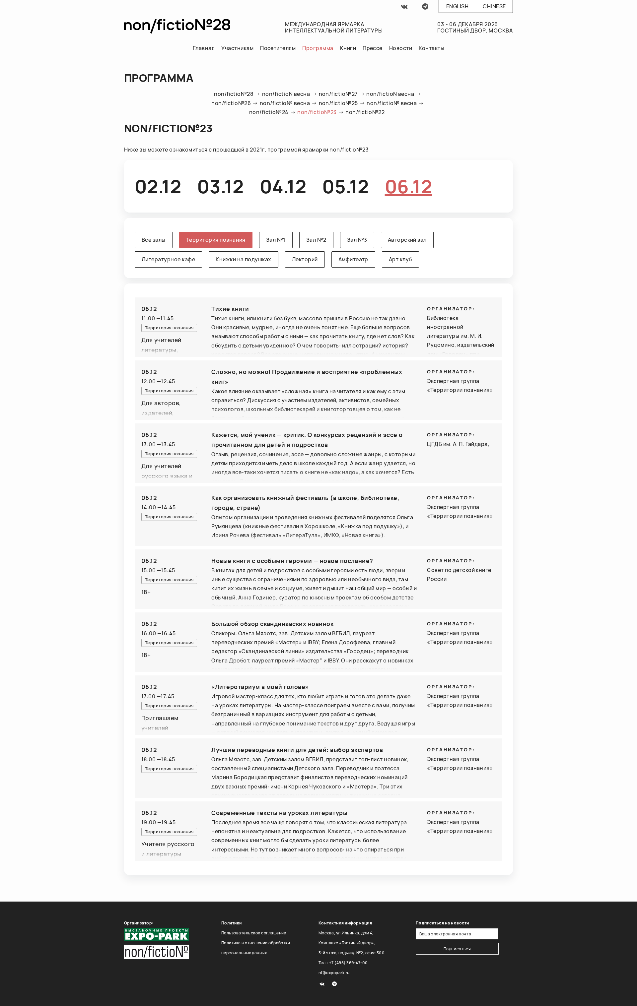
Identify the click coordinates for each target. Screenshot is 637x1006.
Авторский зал (407, 239)
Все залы (154, 239)
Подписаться (457, 949)
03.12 (220, 186)
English (457, 6)
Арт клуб (400, 259)
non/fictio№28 (233, 93)
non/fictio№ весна (285, 103)
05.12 (345, 186)
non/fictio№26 (231, 103)
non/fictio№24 (269, 112)
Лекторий (305, 259)
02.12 (158, 186)
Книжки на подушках (243, 259)
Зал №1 (276, 239)
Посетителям (278, 48)
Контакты (431, 48)
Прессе (373, 48)
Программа (317, 48)
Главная (204, 48)
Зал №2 (316, 239)
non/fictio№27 (338, 93)
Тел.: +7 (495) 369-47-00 (343, 963)
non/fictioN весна (286, 93)
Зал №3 (357, 239)
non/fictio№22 (365, 112)
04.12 (283, 186)
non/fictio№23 (316, 112)
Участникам (237, 48)
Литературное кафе (168, 259)
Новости (400, 48)
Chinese (494, 6)
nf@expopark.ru (334, 972)
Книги (348, 48)
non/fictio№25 (338, 103)
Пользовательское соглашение (253, 933)
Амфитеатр (353, 259)
